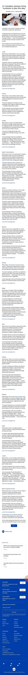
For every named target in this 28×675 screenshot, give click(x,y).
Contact (15, 640)
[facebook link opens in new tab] (6, 663)
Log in (3, 625)
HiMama (11, 359)
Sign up (14, 525)
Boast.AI (11, 229)
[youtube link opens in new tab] (12, 665)
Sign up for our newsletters (8, 604)
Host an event (5, 640)
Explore (22, 590)
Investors (16, 623)
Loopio (17, 53)
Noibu (10, 428)
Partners (16, 619)
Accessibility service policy (8, 652)
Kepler (10, 154)
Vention (20, 190)
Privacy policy (5, 650)
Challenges (16, 625)
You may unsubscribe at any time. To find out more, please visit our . (13, 615)
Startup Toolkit (5, 623)
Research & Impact (18, 635)
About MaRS (16, 633)
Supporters (4, 639)
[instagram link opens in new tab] (14, 663)
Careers (4, 635)
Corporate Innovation (18, 627)
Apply (23, 582)
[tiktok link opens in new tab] (18, 665)
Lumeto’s (11, 458)
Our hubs (4, 637)
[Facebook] (11, 536)
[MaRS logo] (14, 669)
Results (15, 637)
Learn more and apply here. (8, 88)
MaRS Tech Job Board (11, 514)
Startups (4, 619)
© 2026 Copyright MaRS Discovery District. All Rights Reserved (14, 672)
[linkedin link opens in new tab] (21, 663)
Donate (22, 597)
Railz (10, 326)
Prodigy (10, 122)
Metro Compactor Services (15, 490)
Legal (3, 646)
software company (9, 291)
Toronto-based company (17, 396)
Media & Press (17, 639)
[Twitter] (13, 536)
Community (5, 631)
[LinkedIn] (15, 536)
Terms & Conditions (6, 649)
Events (3, 633)
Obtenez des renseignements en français (11, 654)
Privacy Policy (6, 615)
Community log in (6, 642)
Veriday (10, 95)
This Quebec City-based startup (16, 264)
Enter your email (6, 607)
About (15, 631)
